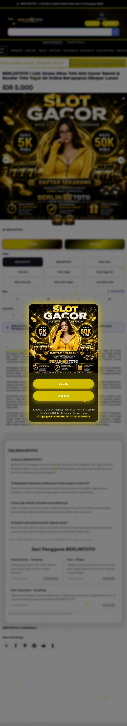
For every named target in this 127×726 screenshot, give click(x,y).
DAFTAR (63, 395)
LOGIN (64, 384)
